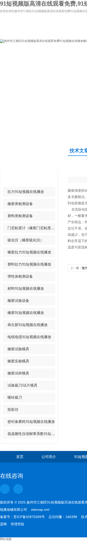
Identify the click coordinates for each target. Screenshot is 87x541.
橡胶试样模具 (18, 373)
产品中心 (18, 155)
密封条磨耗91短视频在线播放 (31, 421)
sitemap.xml (40, 509)
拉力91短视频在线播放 (25, 192)
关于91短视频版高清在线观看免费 (49, 54)
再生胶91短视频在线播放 (27, 325)
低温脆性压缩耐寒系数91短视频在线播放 (31, 434)
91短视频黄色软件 (22, 179)
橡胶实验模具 (18, 361)
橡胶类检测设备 (20, 204)
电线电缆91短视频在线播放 (29, 337)
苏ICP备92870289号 (29, 517)
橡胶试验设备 (18, 300)
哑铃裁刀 (14, 397)
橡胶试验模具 (18, 349)
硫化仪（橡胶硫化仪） (25, 240)
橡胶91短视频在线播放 (25, 313)
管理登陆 (17, 524)
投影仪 (12, 409)
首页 (19, 457)
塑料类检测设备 (20, 216)
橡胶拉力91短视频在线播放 (29, 252)
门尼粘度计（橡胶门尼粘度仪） (31, 228)
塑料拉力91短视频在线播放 (29, 264)
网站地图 (6, 539)
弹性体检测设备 (20, 276)
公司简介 (49, 457)
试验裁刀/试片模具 (22, 385)
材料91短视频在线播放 (25, 288)
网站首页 (16, 52)
